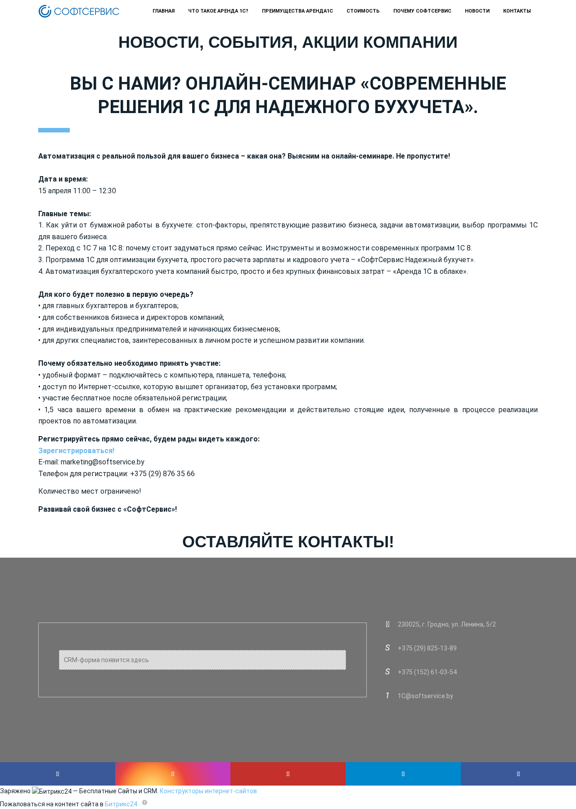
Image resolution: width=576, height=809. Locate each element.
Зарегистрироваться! (76, 450)
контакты (517, 11)
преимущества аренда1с (297, 11)
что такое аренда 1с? (218, 11)
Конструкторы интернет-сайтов (208, 791)
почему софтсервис (422, 11)
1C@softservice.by (425, 696)
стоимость (363, 11)
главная (164, 11)
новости (477, 11)
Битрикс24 (121, 804)
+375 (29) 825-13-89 (427, 648)
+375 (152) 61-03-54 (427, 672)
